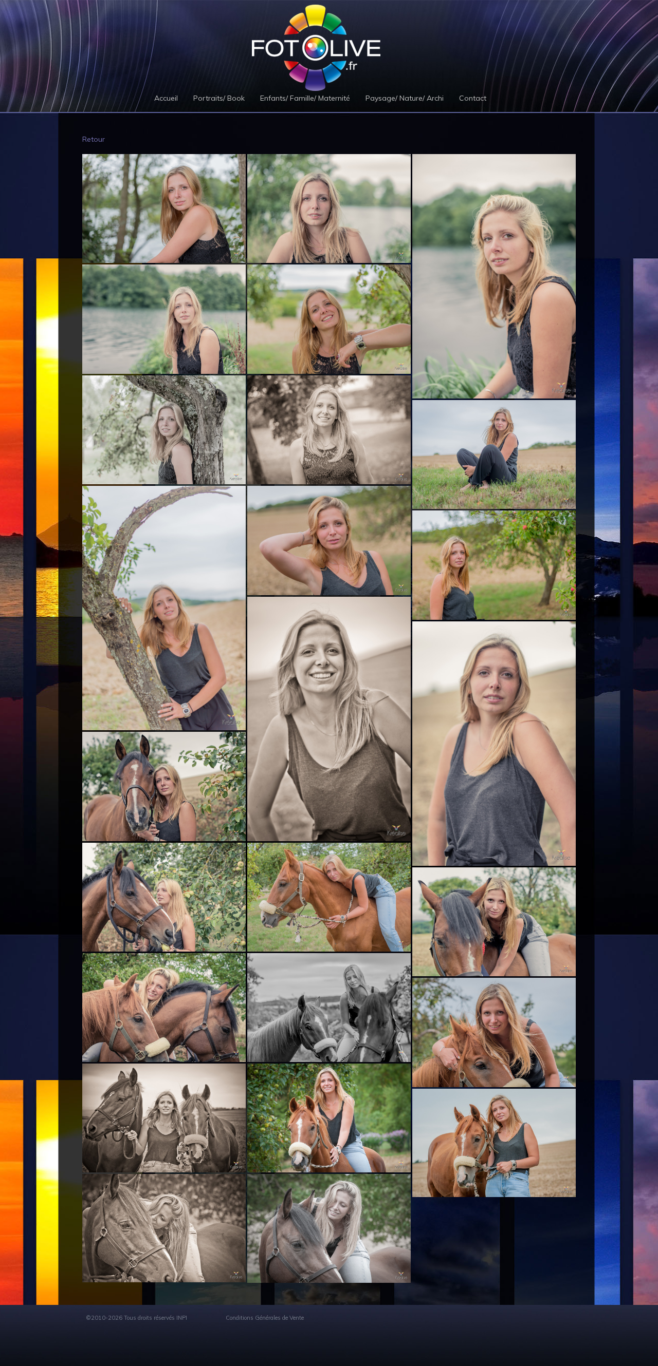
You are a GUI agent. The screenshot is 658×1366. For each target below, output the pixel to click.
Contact (472, 98)
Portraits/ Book (219, 98)
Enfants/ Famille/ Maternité (305, 98)
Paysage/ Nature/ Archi (404, 98)
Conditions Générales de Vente (265, 1317)
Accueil (166, 98)
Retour (93, 139)
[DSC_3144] (329, 208)
